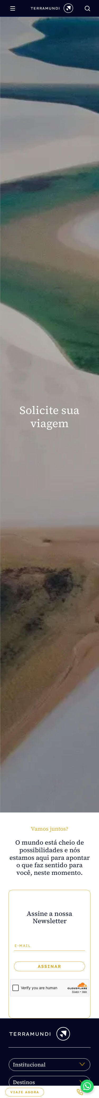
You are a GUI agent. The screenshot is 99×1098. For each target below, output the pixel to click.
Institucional (29, 1064)
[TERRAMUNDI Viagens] (52, 8)
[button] (87, 1086)
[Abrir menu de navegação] (14, 8)
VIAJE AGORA (24, 1092)
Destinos (24, 1082)
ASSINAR (49, 966)
